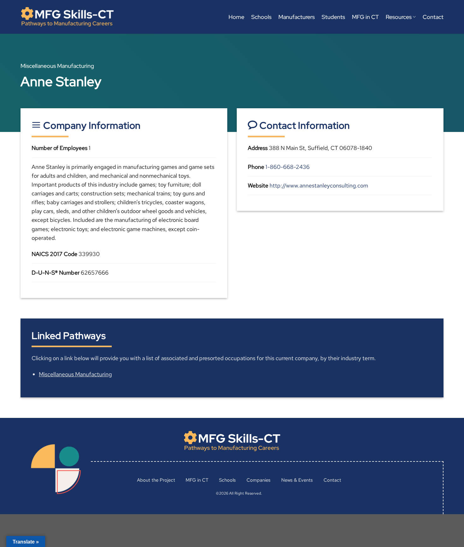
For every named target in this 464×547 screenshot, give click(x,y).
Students (333, 17)
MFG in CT (365, 17)
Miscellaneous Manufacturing (75, 374)
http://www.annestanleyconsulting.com (319, 185)
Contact (433, 17)
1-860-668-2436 (287, 166)
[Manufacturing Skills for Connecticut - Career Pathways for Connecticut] (67, 16)
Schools (261, 17)
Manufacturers (296, 17)
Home (236, 17)
